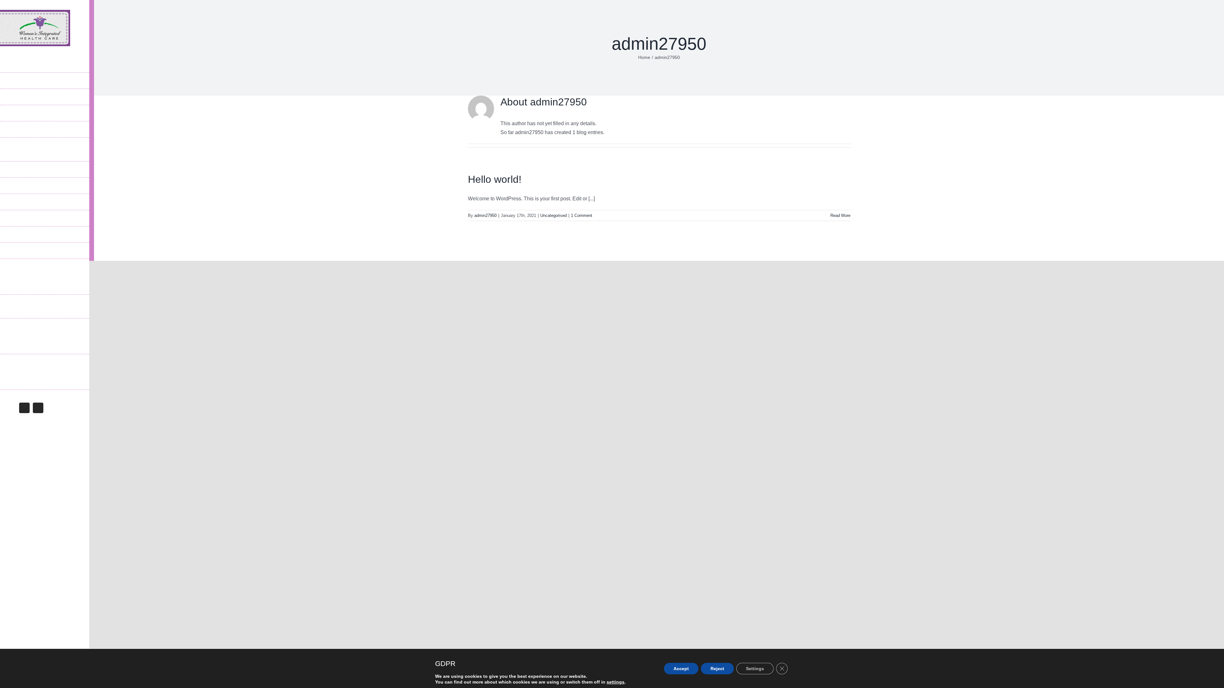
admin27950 (485, 215)
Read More (840, 215)
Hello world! (494, 179)
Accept (681, 668)
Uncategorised (553, 215)
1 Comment (581, 215)
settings (615, 681)
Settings (755, 668)
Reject (717, 668)
